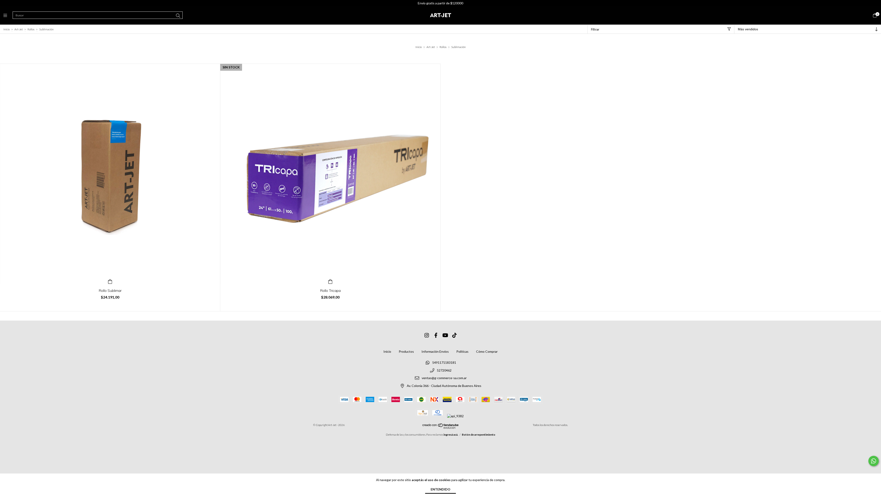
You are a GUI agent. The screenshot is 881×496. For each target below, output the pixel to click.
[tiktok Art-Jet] (454, 335)
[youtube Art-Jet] (445, 335)
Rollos (31, 29)
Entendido (440, 489)
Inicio (6, 29)
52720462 (444, 370)
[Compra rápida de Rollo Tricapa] (330, 281)
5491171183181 (444, 362)
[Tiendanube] (440, 427)
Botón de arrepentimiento (478, 434)
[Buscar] (178, 15)
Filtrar (595, 29)
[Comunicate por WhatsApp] (873, 461)
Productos (406, 351)
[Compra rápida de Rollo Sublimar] (110, 281)
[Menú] (8, 15)
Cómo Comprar (487, 351)
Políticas (462, 351)
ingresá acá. (450, 434)
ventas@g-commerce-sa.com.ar (444, 378)
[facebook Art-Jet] (436, 335)
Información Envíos (435, 351)
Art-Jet (18, 29)
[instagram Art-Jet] (426, 335)
